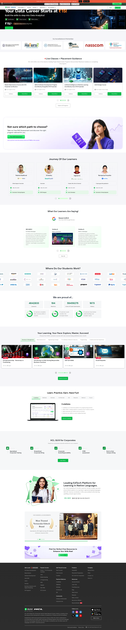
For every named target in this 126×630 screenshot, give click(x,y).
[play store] (96, 613)
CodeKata (58, 582)
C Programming (44, 579)
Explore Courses (63, 378)
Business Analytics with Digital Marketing (30, 586)
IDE (57, 592)
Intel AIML (27, 578)
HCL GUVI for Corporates (78, 575)
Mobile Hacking (44, 577)
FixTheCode (59, 589)
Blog (73, 589)
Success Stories (76, 582)
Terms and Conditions (72, 627)
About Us (90, 578)
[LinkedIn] (80, 612)
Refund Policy (91, 570)
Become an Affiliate (76, 600)
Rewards (74, 595)
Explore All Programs (63, 105)
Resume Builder (77, 603)
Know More (24, 93)
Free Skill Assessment (16, 137)
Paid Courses (59, 570)
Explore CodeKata (67, 418)
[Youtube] (80, 615)
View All (63, 256)
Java (41, 574)
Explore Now (63, 555)
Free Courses (59, 573)
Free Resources (75, 587)
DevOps (26, 583)
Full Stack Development (30, 570)
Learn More (64, 461)
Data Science (28, 573)
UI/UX (26, 581)
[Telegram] (77, 615)
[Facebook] (73, 612)
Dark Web (42, 587)
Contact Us (90, 575)
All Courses (43, 590)
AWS (41, 582)
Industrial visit (59, 601)
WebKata (58, 584)
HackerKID (74, 570)
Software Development (30, 575)
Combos (58, 575)
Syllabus (11, 93)
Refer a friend (75, 597)
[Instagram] (77, 612)
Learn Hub (74, 584)
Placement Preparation (77, 573)
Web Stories (75, 592)
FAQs (89, 573)
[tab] (28, 339)
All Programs (28, 590)
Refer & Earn (96, 618)
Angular (42, 585)
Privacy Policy (81, 627)
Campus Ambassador (61, 598)
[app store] (96, 609)
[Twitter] (73, 615)
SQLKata (58, 587)
